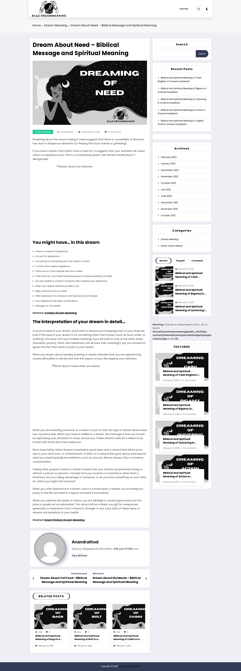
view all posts (79, 555)
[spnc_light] (207, 9)
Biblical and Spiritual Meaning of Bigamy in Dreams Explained (182, 90)
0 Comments (114, 132)
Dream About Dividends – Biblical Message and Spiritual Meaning (117, 580)
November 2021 (169, 209)
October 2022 (168, 183)
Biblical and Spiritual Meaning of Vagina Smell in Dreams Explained (180, 122)
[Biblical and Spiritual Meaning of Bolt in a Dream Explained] (89, 616)
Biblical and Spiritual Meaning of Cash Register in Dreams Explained (179, 79)
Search (182, 44)
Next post (98, 573)
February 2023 (169, 157)
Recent (164, 260)
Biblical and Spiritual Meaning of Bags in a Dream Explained (47, 637)
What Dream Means (172, 245)
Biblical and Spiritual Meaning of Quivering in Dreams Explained (182, 101)
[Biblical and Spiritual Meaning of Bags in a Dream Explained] (50, 616)
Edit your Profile (123, 548)
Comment (197, 260)
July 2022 (166, 189)
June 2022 (166, 196)
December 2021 (169, 202)
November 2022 (169, 176)
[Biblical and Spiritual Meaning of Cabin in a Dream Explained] (128, 616)
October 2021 (168, 215)
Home (184, 9)
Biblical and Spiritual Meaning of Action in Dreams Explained (181, 111)
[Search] (199, 9)
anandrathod (67, 132)
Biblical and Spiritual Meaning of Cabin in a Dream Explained (126, 637)
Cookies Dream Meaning (60, 313)
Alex (40, 632)
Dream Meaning (43, 132)
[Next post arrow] (146, 578)
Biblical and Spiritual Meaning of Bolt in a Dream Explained (86, 637)
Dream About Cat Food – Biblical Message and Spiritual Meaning (63, 580)
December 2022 (170, 170)
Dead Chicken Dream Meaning (64, 520)
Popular (180, 260)
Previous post (79, 573)
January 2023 (168, 163)
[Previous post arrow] (33, 578)
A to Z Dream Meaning (129, 666)
